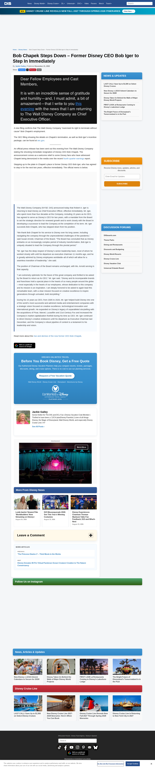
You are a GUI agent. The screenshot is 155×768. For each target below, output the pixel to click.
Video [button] (86, 3)
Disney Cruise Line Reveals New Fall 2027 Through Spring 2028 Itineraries (73, 11)
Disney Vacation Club (112, 263)
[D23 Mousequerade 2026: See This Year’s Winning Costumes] (55, 502)
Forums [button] (94, 3)
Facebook (22, 69)
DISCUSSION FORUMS (117, 227)
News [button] (29, 3)
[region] (77, 764)
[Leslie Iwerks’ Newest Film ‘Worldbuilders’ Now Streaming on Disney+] (27, 502)
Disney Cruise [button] (52, 3)
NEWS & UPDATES (115, 75)
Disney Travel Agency (78, 736)
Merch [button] (101, 3)
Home (15, 49)
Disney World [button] (39, 3)
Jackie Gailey (20, 66)
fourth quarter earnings (73, 158)
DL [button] (62, 3)
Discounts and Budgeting (114, 249)
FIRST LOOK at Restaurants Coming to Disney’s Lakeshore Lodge (93, 679)
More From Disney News (30, 490)
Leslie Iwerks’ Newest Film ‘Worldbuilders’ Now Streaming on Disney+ (27, 514)
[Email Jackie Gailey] (34, 431)
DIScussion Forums (64, 736)
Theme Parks (109, 240)
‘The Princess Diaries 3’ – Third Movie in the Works (39, 553)
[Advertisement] (55, 186)
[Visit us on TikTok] (60, 747)
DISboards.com (110, 235)
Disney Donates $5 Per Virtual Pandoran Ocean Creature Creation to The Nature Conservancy (51, 563)
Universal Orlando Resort (114, 268)
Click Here (128, 11)
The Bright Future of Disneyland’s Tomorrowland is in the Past (127, 679)
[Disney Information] (8, 3)
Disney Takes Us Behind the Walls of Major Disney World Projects (59, 679)
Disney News (22, 49)
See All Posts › (38, 427)
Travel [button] (108, 3)
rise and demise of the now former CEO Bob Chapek (57, 336)
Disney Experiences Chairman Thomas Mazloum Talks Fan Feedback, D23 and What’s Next (83, 517)
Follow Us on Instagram (29, 581)
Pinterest (32, 69)
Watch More (81, 447)
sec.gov (40, 140)
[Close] (151, 763)
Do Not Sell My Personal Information (110, 764)
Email (39, 69)
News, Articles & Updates (30, 652)
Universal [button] (70, 3)
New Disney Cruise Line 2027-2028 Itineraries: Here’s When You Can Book (60, 716)
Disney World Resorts (112, 254)
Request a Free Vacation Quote (55, 376)
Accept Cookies (132, 764)
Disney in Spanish (91, 736)
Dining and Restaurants (113, 245)
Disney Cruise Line (111, 259)
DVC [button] (79, 3)
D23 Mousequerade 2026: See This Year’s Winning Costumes (55, 514)
